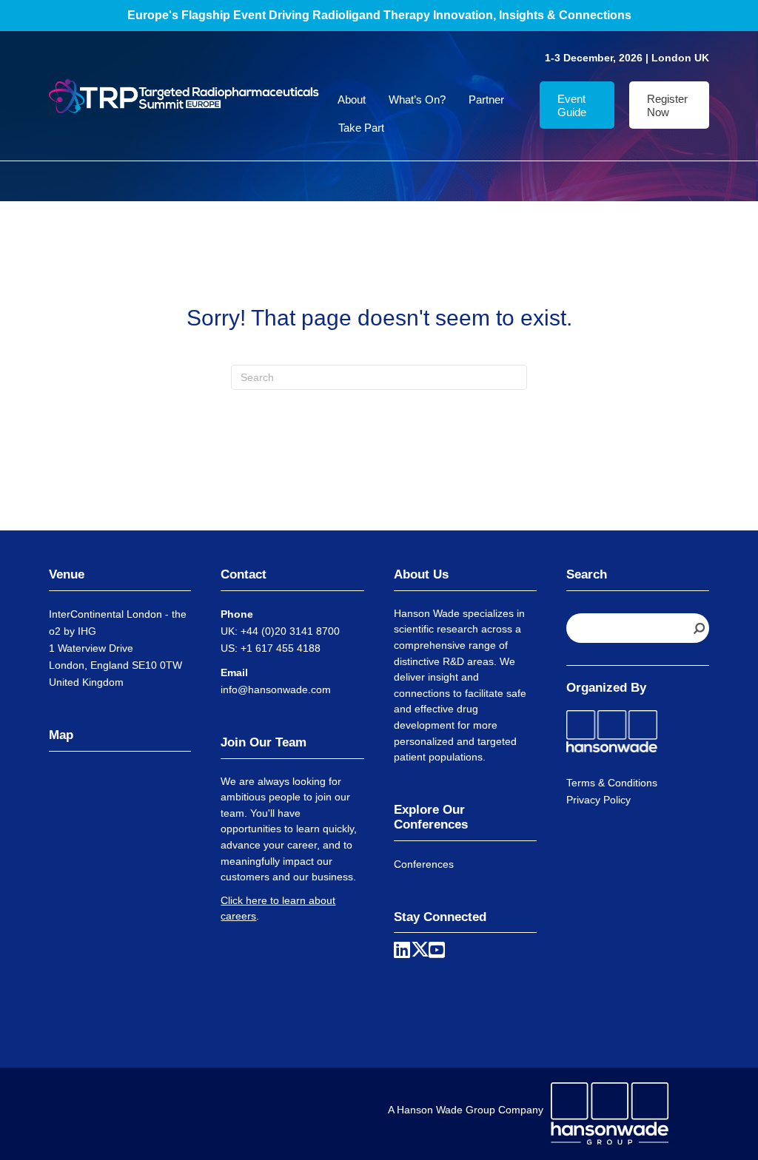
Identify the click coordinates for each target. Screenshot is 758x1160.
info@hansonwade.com (276, 689)
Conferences (424, 864)
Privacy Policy (598, 800)
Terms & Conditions (611, 783)
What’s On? (417, 99)
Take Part (361, 127)
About (352, 99)
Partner (486, 99)
